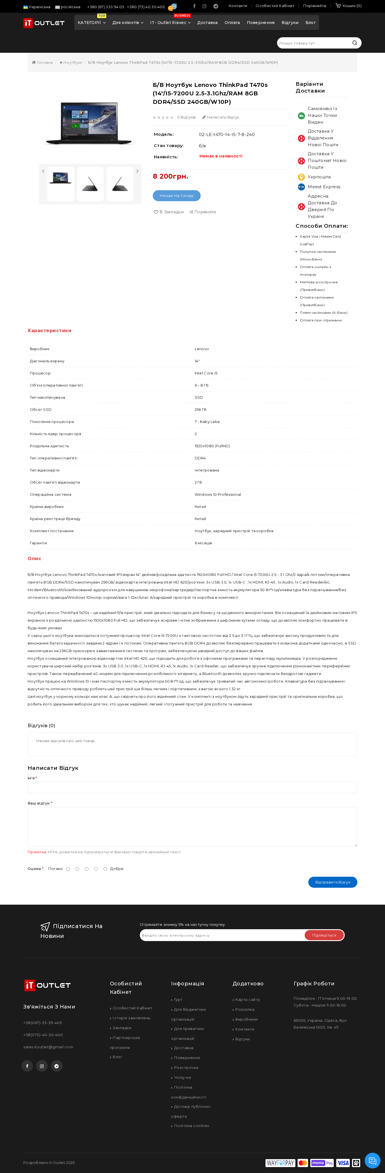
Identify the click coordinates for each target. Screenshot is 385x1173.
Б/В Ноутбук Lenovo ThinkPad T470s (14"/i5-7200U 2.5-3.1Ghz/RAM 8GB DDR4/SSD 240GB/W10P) (183, 62)
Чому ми (182, 1077)
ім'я (31, 778)
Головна (44, 62)
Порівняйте (315, 5)
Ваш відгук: (39, 803)
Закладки (122, 1027)
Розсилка (245, 1009)
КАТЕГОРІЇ (91, 20)
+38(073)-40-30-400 (43, 1034)
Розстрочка (186, 1067)
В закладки (172, 211)
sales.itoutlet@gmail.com (48, 1047)
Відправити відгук (332, 882)
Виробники (246, 1019)
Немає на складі (177, 195)
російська (70, 7)
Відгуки (290, 22)
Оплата (232, 22)
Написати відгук (223, 117)
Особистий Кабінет (133, 1008)
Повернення (261, 22)
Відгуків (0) (41, 725)
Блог (311, 22)
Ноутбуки (72, 62)
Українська (39, 7)
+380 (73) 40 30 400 (146, 7)
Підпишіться (324, 935)
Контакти (244, 1029)
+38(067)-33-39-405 (42, 1022)
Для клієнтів (125, 22)
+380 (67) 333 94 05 (106, 7)
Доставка (207, 22)
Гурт (178, 999)
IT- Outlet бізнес (170, 20)
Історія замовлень (132, 1018)
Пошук (355, 42)
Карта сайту (247, 999)
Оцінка (34, 868)
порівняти (205, 211)
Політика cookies (191, 1125)
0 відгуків (186, 117)
